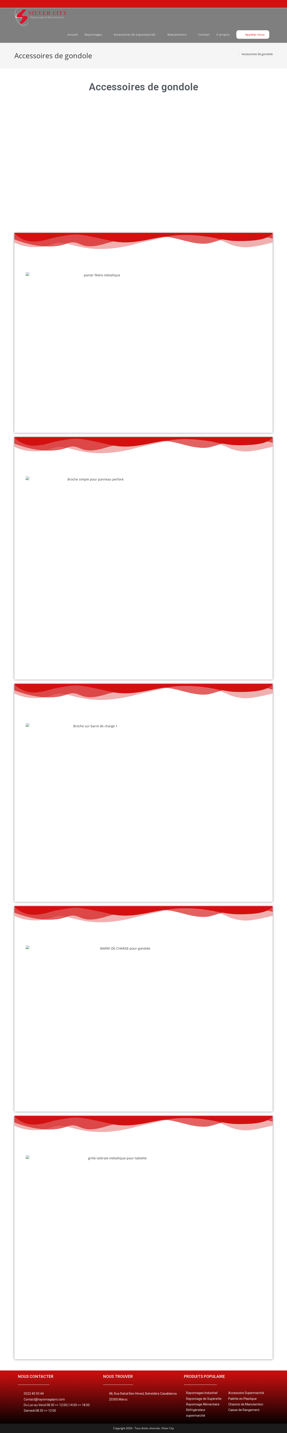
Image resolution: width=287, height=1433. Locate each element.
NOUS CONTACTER (35, 1376)
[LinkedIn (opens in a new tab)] (263, 3)
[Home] (236, 54)
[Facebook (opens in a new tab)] (256, 3)
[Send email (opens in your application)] (270, 3)
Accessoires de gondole (257, 54)
